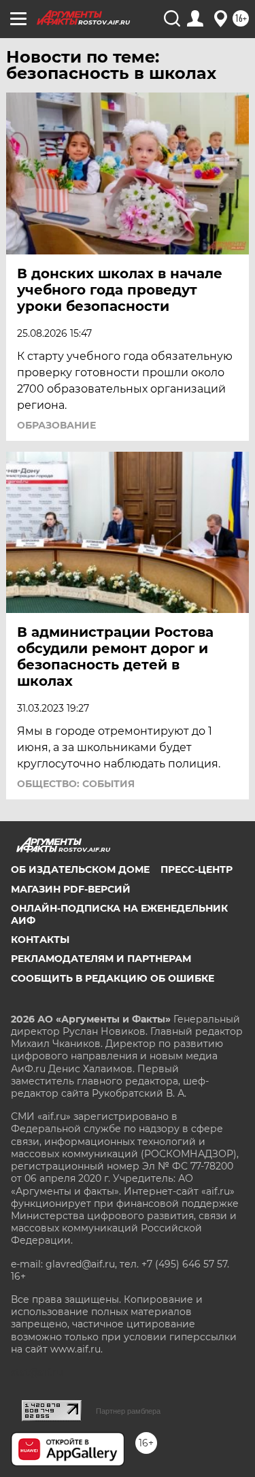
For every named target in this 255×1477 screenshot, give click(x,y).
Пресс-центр (196, 869)
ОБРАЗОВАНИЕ (56, 425)
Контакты (40, 939)
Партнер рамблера (128, 1411)
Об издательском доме (80, 869)
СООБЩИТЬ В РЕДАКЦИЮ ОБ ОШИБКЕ (112, 978)
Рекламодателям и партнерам (101, 958)
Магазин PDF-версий (71, 889)
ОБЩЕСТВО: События (76, 784)
